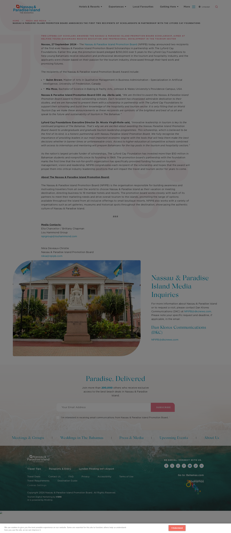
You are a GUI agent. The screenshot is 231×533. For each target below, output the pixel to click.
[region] (115, 528)
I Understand (177, 528)
